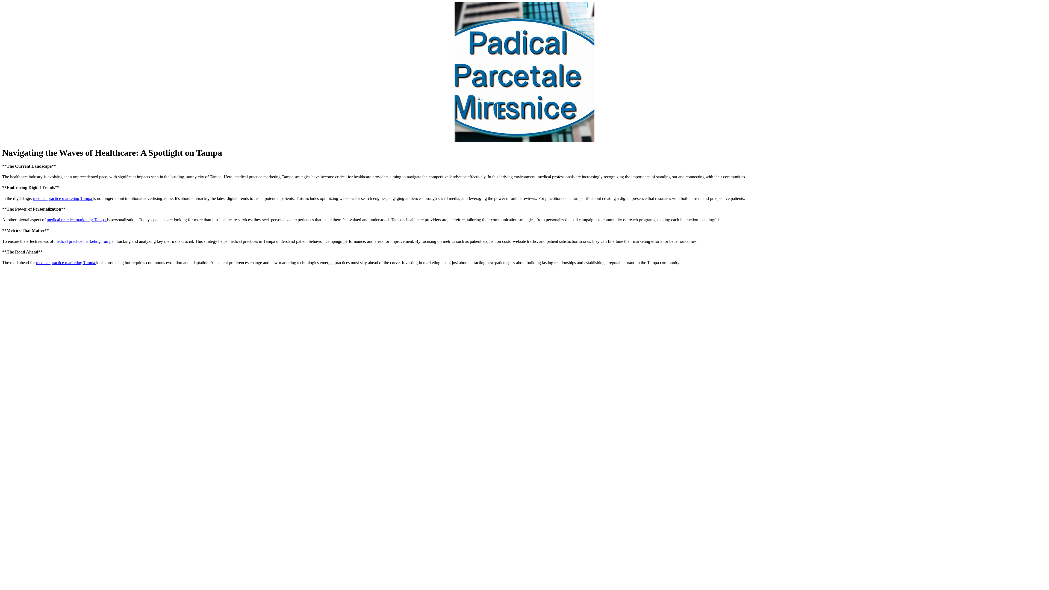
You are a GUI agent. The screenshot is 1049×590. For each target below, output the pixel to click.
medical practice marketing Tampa (63, 198)
